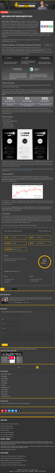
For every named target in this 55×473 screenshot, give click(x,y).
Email (3, 323)
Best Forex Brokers (5, 430)
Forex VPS (3, 385)
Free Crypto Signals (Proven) (7, 436)
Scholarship (30, 471)
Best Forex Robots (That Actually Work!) (9, 423)
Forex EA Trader (14, 170)
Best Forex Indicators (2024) (7, 428)
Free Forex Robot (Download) (7, 432)
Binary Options (4, 394)
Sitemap (36, 471)
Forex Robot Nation (5, 396)
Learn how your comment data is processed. (27, 349)
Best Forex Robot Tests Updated (15, 12)
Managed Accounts (5, 387)
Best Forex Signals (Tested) (6, 426)
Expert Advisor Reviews (6, 374)
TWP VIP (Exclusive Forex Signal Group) (16, 456)
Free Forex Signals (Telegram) (7, 434)
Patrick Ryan (5, 18)
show (51, 45)
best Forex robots (49, 50)
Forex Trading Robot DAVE (26, 170)
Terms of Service (42, 471)
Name (3, 319)
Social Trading (4, 389)
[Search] (37, 367)
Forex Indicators (4, 378)
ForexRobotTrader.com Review (14, 462)
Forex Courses (4, 380)
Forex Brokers (4, 383)
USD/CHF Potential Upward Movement (18, 460)
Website (3, 328)
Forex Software (4, 391)
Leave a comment (21, 18)
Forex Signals (4, 376)
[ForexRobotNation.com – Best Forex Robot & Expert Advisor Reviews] (27, 5)
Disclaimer (11, 471)
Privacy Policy (17, 471)
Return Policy (24, 471)
